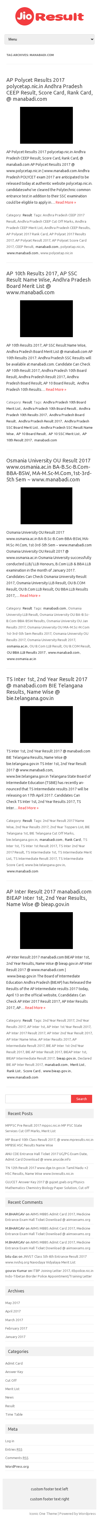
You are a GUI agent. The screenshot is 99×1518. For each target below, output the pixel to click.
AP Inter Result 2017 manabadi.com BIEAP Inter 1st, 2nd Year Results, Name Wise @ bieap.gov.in (49, 897)
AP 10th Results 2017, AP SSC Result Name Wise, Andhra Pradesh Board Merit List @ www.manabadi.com (48, 282)
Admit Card (14, 1363)
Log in (9, 1441)
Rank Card (73, 839)
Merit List (77, 1064)
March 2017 (14, 1320)
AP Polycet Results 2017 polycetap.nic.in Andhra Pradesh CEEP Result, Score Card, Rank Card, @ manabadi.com (49, 89)
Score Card (31, 1071)
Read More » (66, 202)
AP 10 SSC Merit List (64, 434)
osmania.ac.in (17, 646)
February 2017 (16, 1328)
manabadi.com (47, 246)
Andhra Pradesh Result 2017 (40, 421)
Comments (17, 1458)
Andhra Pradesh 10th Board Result (49, 408)
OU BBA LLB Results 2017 (26, 652)
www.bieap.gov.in (57, 1071)
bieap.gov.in (66, 1058)
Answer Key (14, 1372)
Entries (13, 1449)
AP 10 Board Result (31, 434)
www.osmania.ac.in (21, 659)
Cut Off (11, 1380)
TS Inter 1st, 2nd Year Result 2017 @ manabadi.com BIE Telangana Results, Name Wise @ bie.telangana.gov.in (46, 688)
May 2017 (12, 1303)
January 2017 (15, 1337)
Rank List (14, 1071)
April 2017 (13, 1311)
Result (27, 215)
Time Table (14, 1414)
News (9, 1397)
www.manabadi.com (22, 253)
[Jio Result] (49, 24)
